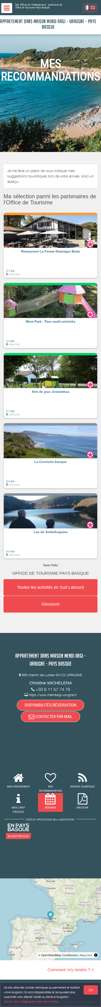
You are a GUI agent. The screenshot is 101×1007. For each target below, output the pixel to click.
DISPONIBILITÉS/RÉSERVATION (50, 705)
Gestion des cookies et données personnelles (31, 1001)
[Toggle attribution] (96, 955)
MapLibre (86, 955)
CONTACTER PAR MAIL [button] (53, 716)
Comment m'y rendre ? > (70, 969)
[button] (50, 245)
